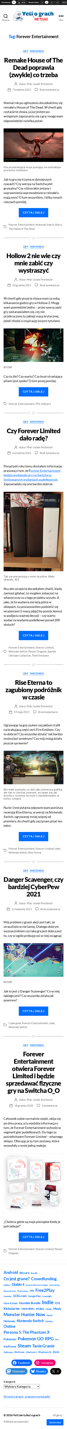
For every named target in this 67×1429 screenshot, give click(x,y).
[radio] (14, 2)
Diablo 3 (7, 1285)
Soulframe (10, 1346)
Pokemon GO (31, 1338)
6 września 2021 (21, 453)
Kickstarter (12, 1309)
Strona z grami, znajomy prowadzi (27, 1396)
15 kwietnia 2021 (22, 909)
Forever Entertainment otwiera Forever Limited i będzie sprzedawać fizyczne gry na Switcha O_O (33, 1072)
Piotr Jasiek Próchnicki (40, 83)
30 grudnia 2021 (21, 285)
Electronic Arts (10, 1291)
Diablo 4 (18, 1284)
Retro (58, 224)
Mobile (49, 1309)
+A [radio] (51, 2)
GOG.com (20, 1296)
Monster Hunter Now (24, 1314)
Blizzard (24, 1272)
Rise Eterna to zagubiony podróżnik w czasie (33, 689)
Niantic (50, 1315)
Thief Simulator (40, 655)
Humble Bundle (30, 1303)
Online (9, 1326)
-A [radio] (42, 2)
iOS (57, 1303)
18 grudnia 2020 (23, 1105)
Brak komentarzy (49, 89)
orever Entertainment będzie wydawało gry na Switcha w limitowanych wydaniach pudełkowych (32, 475)
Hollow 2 (46, 403)
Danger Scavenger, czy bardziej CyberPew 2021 (33, 886)
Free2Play (45, 1290)
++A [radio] (57, 2)
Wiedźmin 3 (31, 1352)
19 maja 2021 (22, 712)
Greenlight (47, 1296)
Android (11, 1272)
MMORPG (27, 1308)
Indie (57, 848)
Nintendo (37, 51)
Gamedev (8, 1296)
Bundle (34, 1273)
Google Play (34, 1296)
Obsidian (49, 1321)
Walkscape (8, 1352)
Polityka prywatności (16, 1421)
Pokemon (10, 1339)
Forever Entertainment (22, 224)
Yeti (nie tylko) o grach (26, 1415)
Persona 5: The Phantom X (27, 1332)
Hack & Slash (11, 1303)
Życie (56, 1351)
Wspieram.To (44, 1352)
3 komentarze (50, 1105)
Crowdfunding (44, 1278)
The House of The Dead (22, 228)
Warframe (19, 1352)
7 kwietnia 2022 (22, 89)
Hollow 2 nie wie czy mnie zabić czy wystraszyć (33, 263)
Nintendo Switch (45, 224)
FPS (38, 403)
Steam (24, 1345)
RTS (57, 1339)
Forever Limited (44, 647)
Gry (25, 51)
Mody (57, 1309)
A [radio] (46, 2)
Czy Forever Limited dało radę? (33, 434)
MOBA (40, 1308)
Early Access (54, 1285)
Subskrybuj (55, 1422)
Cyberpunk (15, 1023)
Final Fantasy (22, 1291)
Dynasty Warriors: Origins (37, 1285)
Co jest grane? (17, 1278)
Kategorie (9, 1381)
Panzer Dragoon (37, 651)
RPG (49, 1338)
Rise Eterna (34, 852)
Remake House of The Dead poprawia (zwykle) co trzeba (33, 67)
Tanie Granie (43, 1345)
